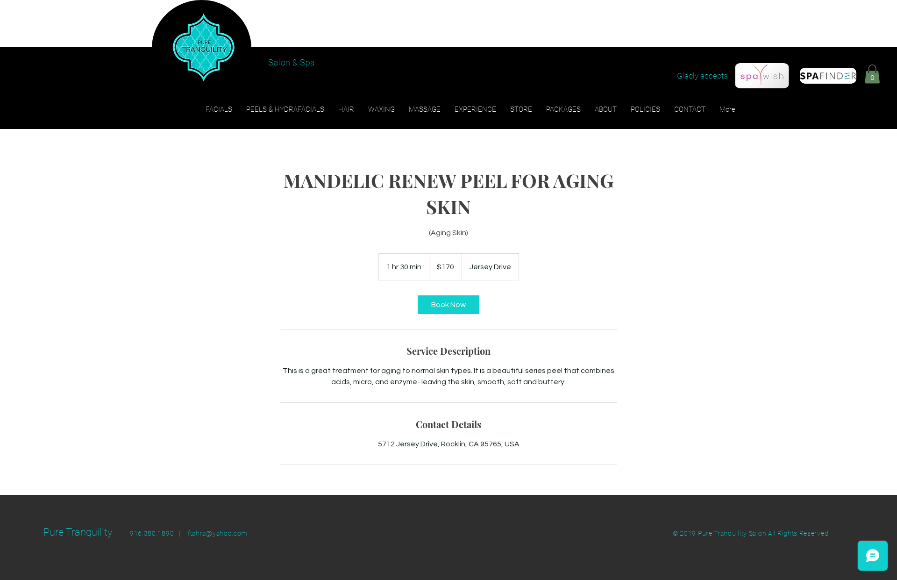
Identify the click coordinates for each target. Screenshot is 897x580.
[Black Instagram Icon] (863, 66)
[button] (872, 74)
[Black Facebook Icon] (844, 66)
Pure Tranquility (78, 532)
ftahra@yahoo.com (218, 533)
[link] (448, 304)
